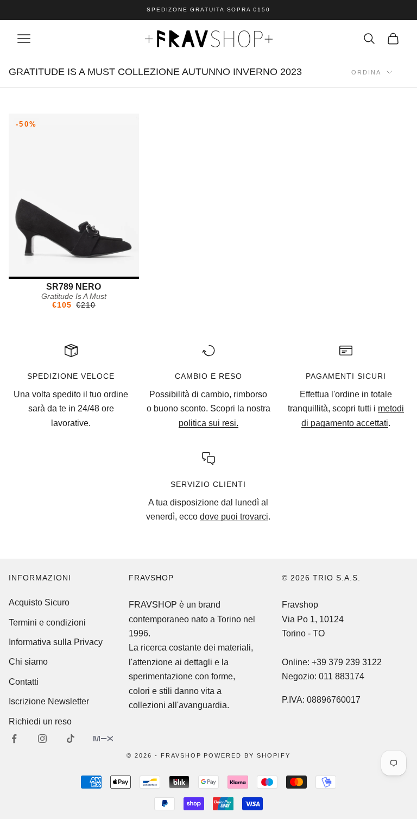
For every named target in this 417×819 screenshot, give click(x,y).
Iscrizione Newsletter (49, 701)
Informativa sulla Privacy (56, 642)
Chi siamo (28, 661)
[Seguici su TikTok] (70, 738)
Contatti (24, 681)
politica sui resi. (208, 423)
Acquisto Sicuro (39, 602)
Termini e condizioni (47, 622)
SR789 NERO (73, 286)
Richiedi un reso (40, 721)
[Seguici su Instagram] (42, 738)
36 (74, 267)
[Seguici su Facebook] (14, 738)
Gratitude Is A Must (73, 296)
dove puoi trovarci (234, 516)
